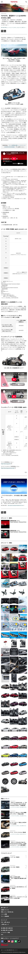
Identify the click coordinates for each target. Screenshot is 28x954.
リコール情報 (4, 914)
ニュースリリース (10, 27)
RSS (2, 934)
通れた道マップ (4, 907)
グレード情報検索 (5, 916)
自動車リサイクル (5, 909)
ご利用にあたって (5, 924)
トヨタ (17, 27)
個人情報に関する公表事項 (7, 930)
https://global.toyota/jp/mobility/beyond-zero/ (15, 505)
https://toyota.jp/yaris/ (6, 463)
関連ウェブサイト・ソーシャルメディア (10, 938)
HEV (23, 27)
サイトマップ (4, 920)
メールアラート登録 (5, 932)
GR (22, 807)
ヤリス (20, 27)
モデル (15, 27)
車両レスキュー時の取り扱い (7, 911)
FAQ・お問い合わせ (5, 922)
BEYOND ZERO (4, 27)
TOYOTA (14, 1)
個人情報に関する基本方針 (7, 928)
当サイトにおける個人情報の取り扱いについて (9, 950)
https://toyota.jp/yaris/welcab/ (7, 468)
